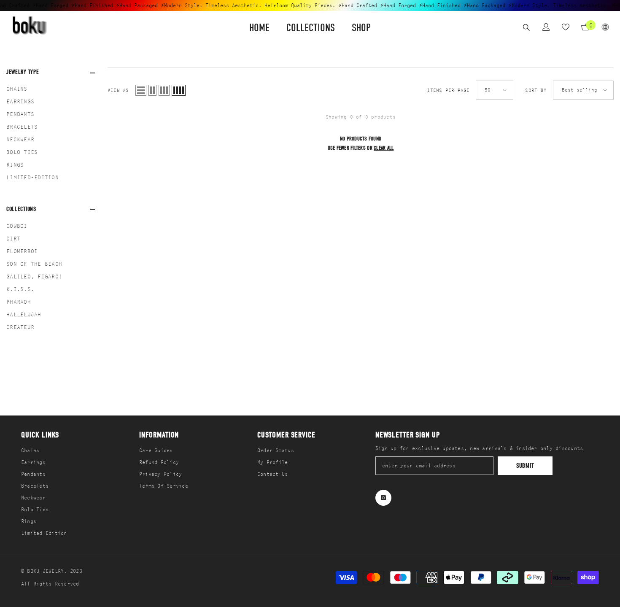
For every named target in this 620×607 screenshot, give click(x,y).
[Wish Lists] (565, 27)
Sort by (536, 90)
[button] (140, 90)
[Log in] (546, 27)
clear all (384, 148)
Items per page (448, 90)
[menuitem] (50, 89)
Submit (525, 465)
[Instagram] (383, 498)
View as (118, 90)
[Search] (526, 27)
